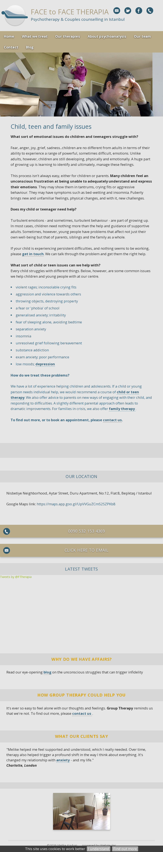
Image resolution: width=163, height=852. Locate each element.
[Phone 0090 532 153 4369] (150, 11)
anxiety (63, 760)
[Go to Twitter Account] (128, 11)
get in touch (33, 253)
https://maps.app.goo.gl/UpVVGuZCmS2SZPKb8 (76, 504)
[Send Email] (117, 11)
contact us (112, 419)
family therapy (122, 408)
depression (45, 364)
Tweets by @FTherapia (16, 577)
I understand (98, 848)
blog (47, 672)
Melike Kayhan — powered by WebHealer (86, 845)
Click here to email (86, 550)
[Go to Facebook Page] (139, 11)
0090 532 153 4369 (86, 531)
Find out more (125, 848)
